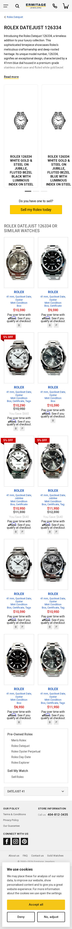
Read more (11, 76)
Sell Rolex (17, 776)
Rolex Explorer (20, 762)
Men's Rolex (18, 740)
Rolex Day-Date (21, 757)
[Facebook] (6, 841)
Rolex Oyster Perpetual (25, 751)
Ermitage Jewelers (44, 861)
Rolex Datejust (15, 17)
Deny (20, 917)
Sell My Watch (17, 771)
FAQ (25, 855)
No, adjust (51, 917)
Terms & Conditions (14, 814)
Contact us (37, 855)
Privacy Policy (11, 820)
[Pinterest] (24, 841)
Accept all (36, 904)
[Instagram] (15, 841)
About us (14, 855)
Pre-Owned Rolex (20, 734)
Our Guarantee (11, 825)
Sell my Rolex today (36, 210)
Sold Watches (55, 855)
